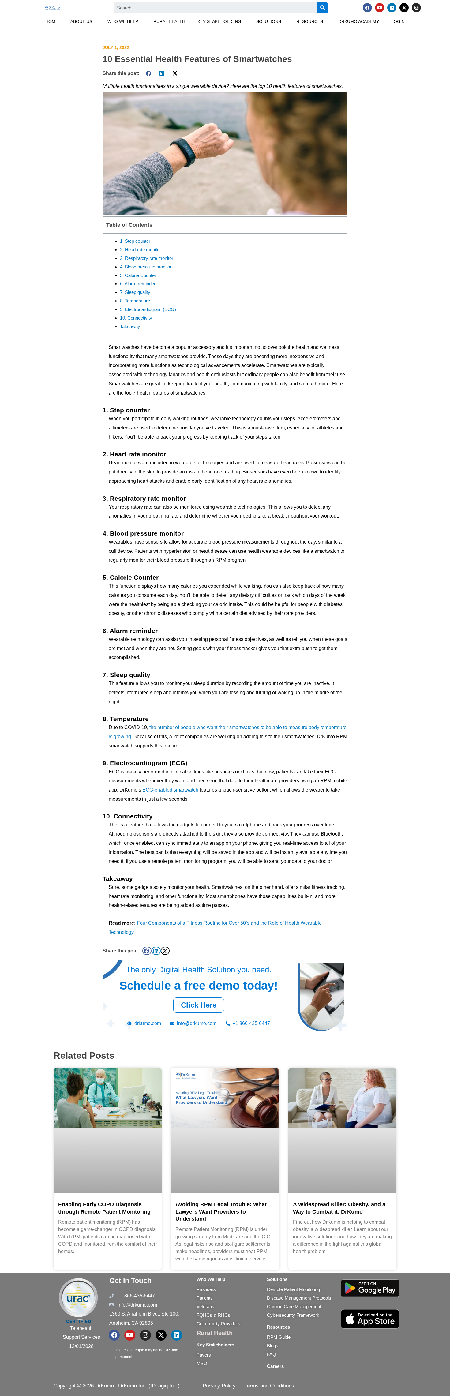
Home (51, 21)
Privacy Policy (219, 1385)
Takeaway (130, 326)
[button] (82, 21)
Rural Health (169, 21)
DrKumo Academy (358, 21)
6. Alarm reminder (138, 283)
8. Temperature (135, 300)
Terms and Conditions (269, 1385)
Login (398, 21)
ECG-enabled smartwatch (170, 789)
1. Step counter (135, 241)
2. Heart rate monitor (140, 249)
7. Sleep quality (135, 292)
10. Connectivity (136, 317)
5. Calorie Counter (138, 275)
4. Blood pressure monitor (145, 266)
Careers (275, 1366)
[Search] (322, 7)
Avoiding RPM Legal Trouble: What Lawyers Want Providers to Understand (221, 1211)
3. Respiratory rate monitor (146, 258)
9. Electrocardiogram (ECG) (148, 309)
